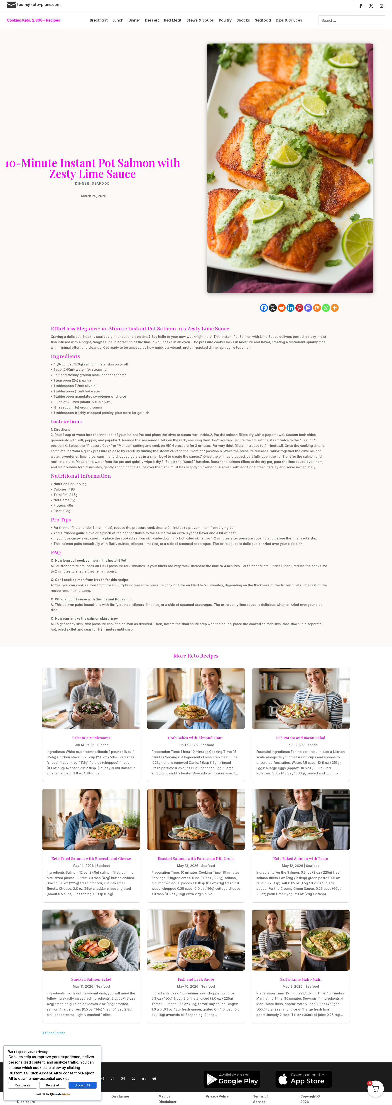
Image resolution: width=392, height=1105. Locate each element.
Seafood (263, 20)
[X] (273, 308)
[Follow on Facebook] (360, 6)
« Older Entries (54, 1033)
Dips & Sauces (289, 20)
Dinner (134, 20)
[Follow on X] (371, 6)
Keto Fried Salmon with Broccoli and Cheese (91, 858)
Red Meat (172, 20)
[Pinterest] (299, 308)
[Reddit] (282, 308)
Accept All (82, 1085)
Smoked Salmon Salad (91, 979)
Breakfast (99, 20)
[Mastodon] (308, 308)
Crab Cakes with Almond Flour (196, 737)
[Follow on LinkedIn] (143, 1078)
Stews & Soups (200, 20)
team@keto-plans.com (39, 4)
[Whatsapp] (326, 308)
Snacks (243, 20)
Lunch (118, 20)
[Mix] (317, 308)
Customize (22, 1085)
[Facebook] (264, 308)
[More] (335, 308)
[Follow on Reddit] (154, 1078)
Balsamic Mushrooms (91, 737)
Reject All (52, 1085)
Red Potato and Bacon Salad (300, 737)
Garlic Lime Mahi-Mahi (301, 979)
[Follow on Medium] (123, 1078)
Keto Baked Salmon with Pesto (300, 858)
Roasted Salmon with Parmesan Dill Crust (196, 858)
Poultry (225, 20)
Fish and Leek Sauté (196, 979)
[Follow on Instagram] (381, 6)
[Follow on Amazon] (112, 1078)
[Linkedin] (290, 308)
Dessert (152, 20)
